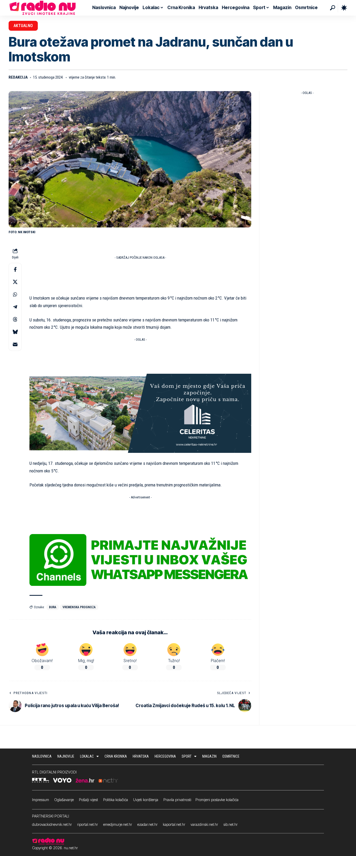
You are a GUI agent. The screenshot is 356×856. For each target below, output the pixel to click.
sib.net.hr (230, 824)
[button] (332, 7)
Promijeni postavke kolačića (216, 799)
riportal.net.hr (87, 824)
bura (52, 607)
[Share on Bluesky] (15, 332)
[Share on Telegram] (15, 307)
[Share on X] (15, 282)
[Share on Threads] (15, 319)
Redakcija (18, 77)
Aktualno (23, 25)
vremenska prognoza (79, 607)
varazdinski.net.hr (204, 824)
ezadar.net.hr (147, 824)
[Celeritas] (140, 413)
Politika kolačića (115, 799)
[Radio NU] (42, 8)
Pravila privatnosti (177, 799)
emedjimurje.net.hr (117, 824)
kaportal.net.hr (174, 824)
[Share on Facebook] (15, 269)
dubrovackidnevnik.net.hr (52, 824)
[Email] (15, 344)
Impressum (40, 799)
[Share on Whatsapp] (15, 294)
